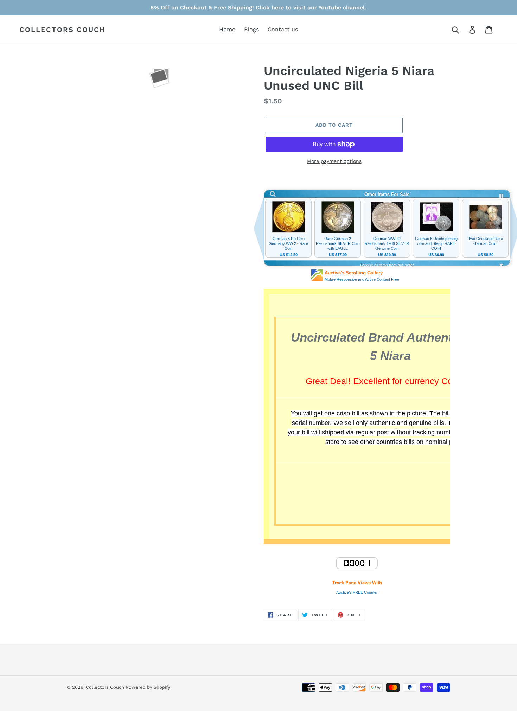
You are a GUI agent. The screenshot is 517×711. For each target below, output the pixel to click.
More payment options (334, 161)
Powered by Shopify (148, 687)
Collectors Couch (62, 29)
